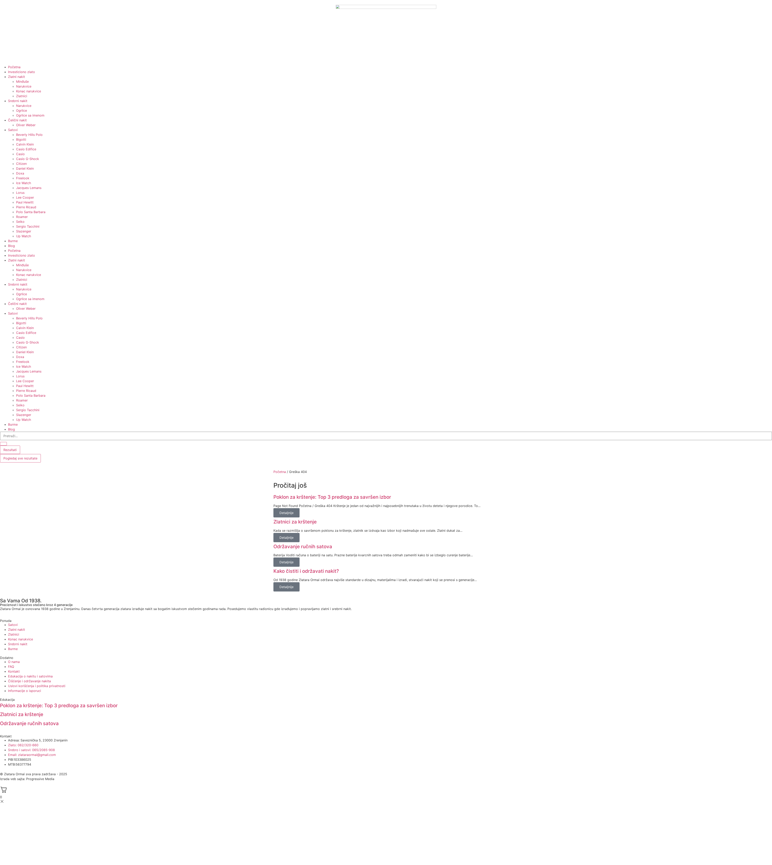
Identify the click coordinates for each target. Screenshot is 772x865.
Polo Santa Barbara (30, 212)
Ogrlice (21, 110)
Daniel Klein (25, 168)
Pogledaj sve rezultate (20, 458)
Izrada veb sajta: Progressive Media (27, 779)
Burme (13, 241)
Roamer (22, 217)
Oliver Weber (26, 125)
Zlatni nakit (16, 77)
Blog (11, 246)
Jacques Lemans (28, 188)
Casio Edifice (26, 149)
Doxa (20, 173)
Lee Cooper (25, 197)
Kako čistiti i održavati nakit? (306, 571)
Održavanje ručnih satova (302, 546)
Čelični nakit (17, 120)
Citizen (21, 164)
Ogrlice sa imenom (30, 115)
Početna (14, 67)
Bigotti (21, 139)
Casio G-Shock (27, 159)
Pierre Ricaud (26, 207)
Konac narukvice (28, 91)
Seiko (20, 222)
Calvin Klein (25, 144)
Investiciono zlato (21, 72)
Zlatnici (21, 96)
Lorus (20, 193)
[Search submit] (3, 444)
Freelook (22, 178)
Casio (20, 154)
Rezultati (10, 450)
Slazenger (23, 231)
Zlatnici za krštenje (295, 522)
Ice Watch (23, 183)
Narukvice (23, 86)
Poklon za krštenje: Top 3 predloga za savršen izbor (332, 497)
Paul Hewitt (25, 202)
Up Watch (23, 236)
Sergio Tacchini (27, 226)
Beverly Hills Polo (29, 135)
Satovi (13, 130)
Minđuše (22, 81)
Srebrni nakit (17, 101)
